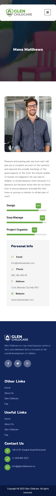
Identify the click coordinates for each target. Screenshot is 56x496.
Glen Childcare (11, 398)
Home (7, 387)
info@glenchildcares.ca (23, 466)
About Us (9, 393)
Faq (6, 404)
